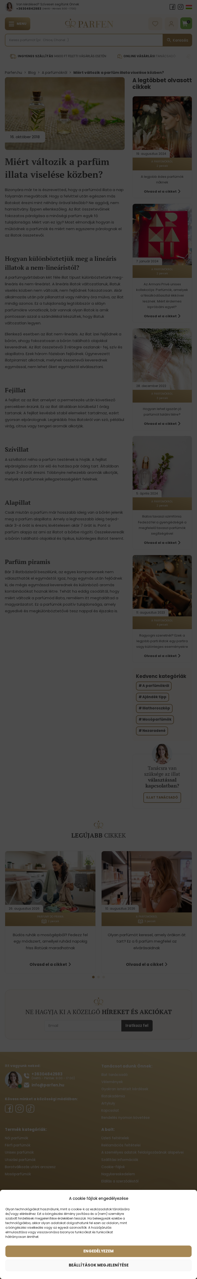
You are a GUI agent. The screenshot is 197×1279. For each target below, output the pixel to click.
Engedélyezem (98, 1251)
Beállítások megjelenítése (99, 1265)
